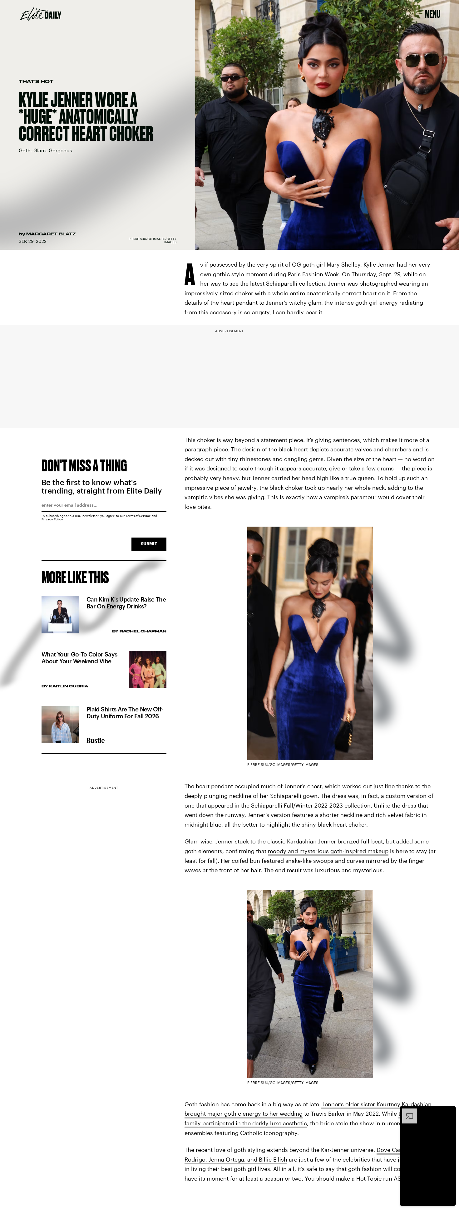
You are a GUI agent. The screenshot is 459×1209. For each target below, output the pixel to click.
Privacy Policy (52, 519)
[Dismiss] (449, 1111)
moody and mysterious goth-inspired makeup (328, 851)
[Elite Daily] (41, 14)
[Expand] (407, 1111)
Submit (149, 543)
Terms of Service (138, 516)
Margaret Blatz (51, 234)
